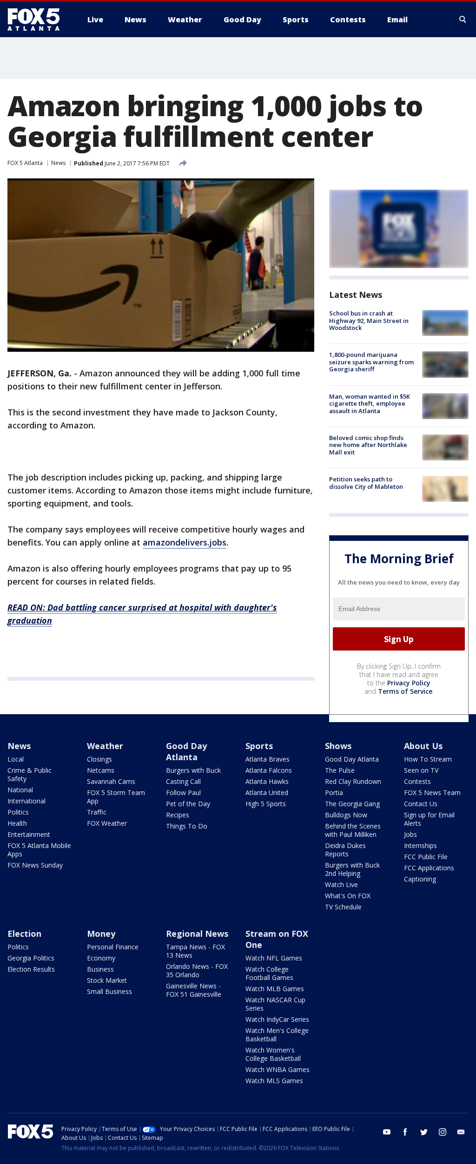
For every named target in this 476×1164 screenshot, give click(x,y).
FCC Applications (429, 867)
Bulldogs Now (346, 814)
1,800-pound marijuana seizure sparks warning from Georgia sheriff (371, 361)
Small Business (109, 991)
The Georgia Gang (352, 803)
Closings (99, 759)
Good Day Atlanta (186, 751)
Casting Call (183, 781)
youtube (386, 1132)
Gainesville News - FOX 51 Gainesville (193, 990)
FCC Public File (426, 856)
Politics (18, 812)
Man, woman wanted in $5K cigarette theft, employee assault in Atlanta (369, 403)
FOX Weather (107, 823)
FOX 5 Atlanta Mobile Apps (39, 849)
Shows (338, 745)
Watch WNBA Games (277, 1069)
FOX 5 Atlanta (25, 163)
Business (100, 969)
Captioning (420, 879)
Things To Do (186, 826)
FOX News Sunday (35, 865)
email (461, 1132)
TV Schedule (343, 906)
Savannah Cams (111, 781)
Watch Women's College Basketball (273, 1054)
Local (15, 759)
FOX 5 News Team (432, 792)
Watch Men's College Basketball (277, 1034)
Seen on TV (421, 770)
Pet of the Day (188, 803)
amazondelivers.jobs (184, 542)
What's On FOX (347, 895)
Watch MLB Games (274, 988)
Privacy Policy (408, 682)
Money (101, 933)
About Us (423, 745)
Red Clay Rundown (353, 781)
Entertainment (28, 834)
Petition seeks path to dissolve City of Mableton (366, 483)
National (20, 789)
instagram (442, 1132)
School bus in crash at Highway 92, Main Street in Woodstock (369, 320)
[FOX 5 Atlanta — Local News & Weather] (38, 19)
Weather (105, 745)
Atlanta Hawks (267, 781)
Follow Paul (183, 792)
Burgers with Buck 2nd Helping (352, 869)
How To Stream (428, 759)
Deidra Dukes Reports (345, 849)
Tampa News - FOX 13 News (195, 951)
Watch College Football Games (269, 973)
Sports (259, 745)
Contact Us (420, 803)
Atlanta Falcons (268, 770)
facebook (405, 1132)
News (58, 163)
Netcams (100, 770)
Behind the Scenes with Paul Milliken (353, 830)
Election (24, 933)
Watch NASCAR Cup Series (275, 1004)
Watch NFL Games (273, 958)
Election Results (31, 969)
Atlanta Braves (267, 759)
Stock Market (107, 980)
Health (17, 823)
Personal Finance (113, 946)
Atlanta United (266, 792)
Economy (101, 958)
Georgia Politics (30, 958)
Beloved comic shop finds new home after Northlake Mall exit (368, 445)
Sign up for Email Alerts (429, 819)
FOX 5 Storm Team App (116, 796)
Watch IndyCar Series (277, 1019)
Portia (334, 792)
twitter (423, 1132)
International (26, 800)
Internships (420, 845)
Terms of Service (405, 691)
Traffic (96, 812)
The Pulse (340, 770)
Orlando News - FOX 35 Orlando (197, 970)
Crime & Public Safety (29, 774)
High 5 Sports (265, 803)
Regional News (197, 933)
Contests (417, 781)
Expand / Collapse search (463, 19)
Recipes (177, 814)
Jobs (410, 834)
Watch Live (341, 884)
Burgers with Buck (193, 770)
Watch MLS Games (274, 1080)
